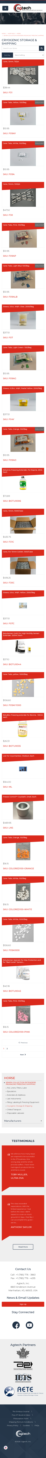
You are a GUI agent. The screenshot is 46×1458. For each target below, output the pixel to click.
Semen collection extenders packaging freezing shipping (24, 35)
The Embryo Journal (21, 1411)
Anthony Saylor (21, 1227)
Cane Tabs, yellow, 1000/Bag (15, 674)
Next (22, 1055)
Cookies (26, 1425)
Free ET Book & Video (21, 1415)
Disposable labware (15, 1113)
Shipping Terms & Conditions (21, 1422)
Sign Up (23, 1304)
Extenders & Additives (16, 1095)
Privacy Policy (12, 1425)
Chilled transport (14, 1110)
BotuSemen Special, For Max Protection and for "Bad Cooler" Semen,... (22, 961)
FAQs (37, 1425)
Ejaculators (11, 1091)
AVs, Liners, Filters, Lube (17, 1088)
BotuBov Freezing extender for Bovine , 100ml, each (23, 716)
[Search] (41, 48)
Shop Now (11, 33)
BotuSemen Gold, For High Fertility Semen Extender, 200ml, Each (21, 634)
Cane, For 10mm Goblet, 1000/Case (18, 552)
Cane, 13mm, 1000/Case (13, 511)
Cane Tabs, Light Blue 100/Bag (16, 266)
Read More (23, 1247)
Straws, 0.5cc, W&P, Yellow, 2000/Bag (19, 592)
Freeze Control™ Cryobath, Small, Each (19, 797)
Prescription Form (20, 1418)
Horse (19, 33)
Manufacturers (12, 1121)
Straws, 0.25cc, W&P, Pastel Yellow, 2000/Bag (22, 388)
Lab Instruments (14, 1099)
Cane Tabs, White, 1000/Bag (15, 919)
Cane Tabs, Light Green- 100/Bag (17, 347)
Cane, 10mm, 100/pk (11, 184)
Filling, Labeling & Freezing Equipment (23, 1102)
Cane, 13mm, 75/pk (11, 61)
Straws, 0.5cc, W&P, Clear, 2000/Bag (18, 307)
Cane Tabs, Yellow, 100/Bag (14, 102)
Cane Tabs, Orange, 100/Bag (15, 429)
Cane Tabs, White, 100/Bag (14, 143)
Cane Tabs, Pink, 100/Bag (14, 225)
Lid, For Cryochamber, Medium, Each (18, 756)
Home (4, 33)
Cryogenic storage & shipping (19, 1106)
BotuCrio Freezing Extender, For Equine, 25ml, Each (22, 471)
